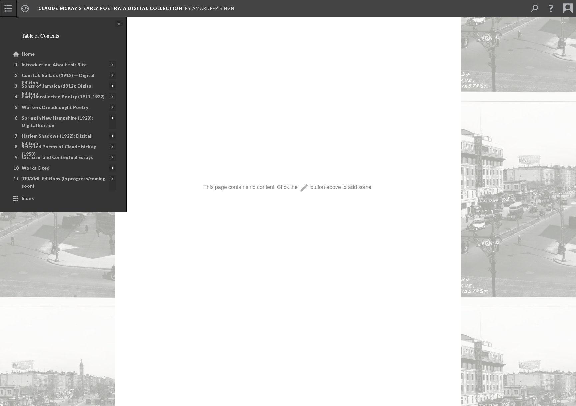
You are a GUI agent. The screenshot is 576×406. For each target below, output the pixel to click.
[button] (551, 8)
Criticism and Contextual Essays (57, 157)
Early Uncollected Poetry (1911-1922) (63, 96)
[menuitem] (8, 8)
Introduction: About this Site (54, 64)
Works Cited (36, 168)
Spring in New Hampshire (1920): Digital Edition (57, 121)
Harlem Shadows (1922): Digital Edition (56, 139)
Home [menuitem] (28, 54)
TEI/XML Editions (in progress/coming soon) (63, 182)
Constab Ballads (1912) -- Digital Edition (58, 79)
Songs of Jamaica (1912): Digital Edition (57, 89)
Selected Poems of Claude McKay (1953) (59, 150)
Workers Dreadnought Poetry (55, 107)
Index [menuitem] (28, 198)
